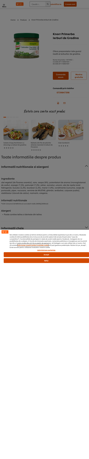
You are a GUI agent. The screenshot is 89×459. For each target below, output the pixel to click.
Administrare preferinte (46, 250)
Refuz (46, 261)
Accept (46, 254)
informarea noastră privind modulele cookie (33, 245)
